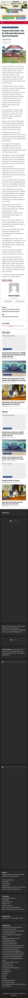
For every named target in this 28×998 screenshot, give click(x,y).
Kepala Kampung (7, 39)
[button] (2, 22)
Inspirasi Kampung (7, 476)
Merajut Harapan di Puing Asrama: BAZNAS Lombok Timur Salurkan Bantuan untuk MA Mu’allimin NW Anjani (14, 355)
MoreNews (21, 993)
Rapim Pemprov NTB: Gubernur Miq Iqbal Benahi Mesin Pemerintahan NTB (13, 403)
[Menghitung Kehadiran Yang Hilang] (14, 471)
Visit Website (8, 301)
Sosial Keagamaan (14, 27)
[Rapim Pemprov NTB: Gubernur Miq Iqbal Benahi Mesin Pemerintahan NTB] (14, 392)
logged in (11, 326)
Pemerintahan (6, 27)
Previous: (11, 309)
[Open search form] (25, 22)
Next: (10, 315)
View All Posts (20, 301)
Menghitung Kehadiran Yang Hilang (10, 480)
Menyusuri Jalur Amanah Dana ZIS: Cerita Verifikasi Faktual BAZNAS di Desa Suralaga (14, 379)
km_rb (4, 358)
